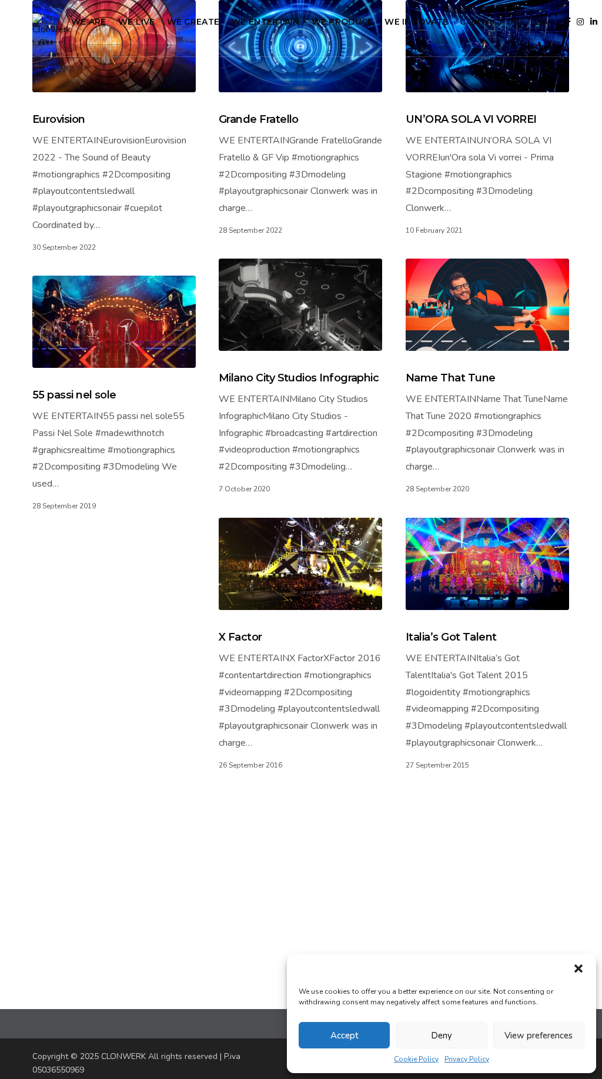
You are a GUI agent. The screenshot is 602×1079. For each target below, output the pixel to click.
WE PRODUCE (342, 21)
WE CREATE (193, 21)
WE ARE (88, 21)
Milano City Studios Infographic (299, 377)
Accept (344, 1035)
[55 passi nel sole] (114, 322)
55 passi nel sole (74, 394)
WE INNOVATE (416, 21)
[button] (578, 968)
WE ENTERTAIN (265, 21)
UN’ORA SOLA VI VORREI (471, 119)
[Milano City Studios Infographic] (300, 305)
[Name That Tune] (487, 305)
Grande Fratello (259, 119)
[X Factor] (300, 564)
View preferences (538, 1035)
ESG (539, 21)
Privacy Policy (466, 1059)
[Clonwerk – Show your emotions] (51, 28)
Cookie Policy (416, 1059)
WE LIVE (136, 21)
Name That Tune (450, 377)
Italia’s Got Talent (451, 637)
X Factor (240, 637)
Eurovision (58, 119)
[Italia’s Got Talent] (487, 564)
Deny (441, 1035)
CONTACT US (489, 21)
